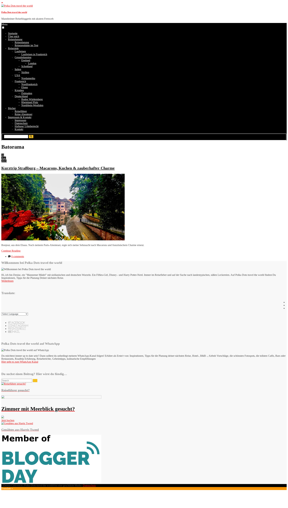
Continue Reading (10, 250)
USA (17, 75)
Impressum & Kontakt (19, 117)
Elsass (24, 87)
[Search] (35, 380)
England (25, 60)
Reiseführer (21, 111)
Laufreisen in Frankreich (34, 54)
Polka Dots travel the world (14, 12)
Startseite (13, 33)
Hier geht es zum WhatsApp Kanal (19, 361)
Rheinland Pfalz (29, 102)
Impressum (20, 120)
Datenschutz (21, 123)
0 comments (17, 256)
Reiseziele (13, 48)
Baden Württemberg (32, 99)
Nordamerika (28, 78)
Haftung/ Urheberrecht (26, 126)
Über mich (13, 36)
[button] (3, 27)
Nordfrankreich (29, 84)
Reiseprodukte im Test (26, 45)
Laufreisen (20, 51)
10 (2, 155)
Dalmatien (26, 93)
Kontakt (19, 129)
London (32, 63)
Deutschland (21, 96)
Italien (18, 69)
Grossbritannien (23, 57)
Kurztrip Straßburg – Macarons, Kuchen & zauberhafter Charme (58, 168)
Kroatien (19, 90)
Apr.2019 (4, 159)
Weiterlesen (7, 280)
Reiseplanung (15, 39)
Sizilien (25, 72)
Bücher (12, 108)
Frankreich (20, 81)
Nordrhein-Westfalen (32, 105)
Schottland (26, 66)
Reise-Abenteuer (23, 114)
